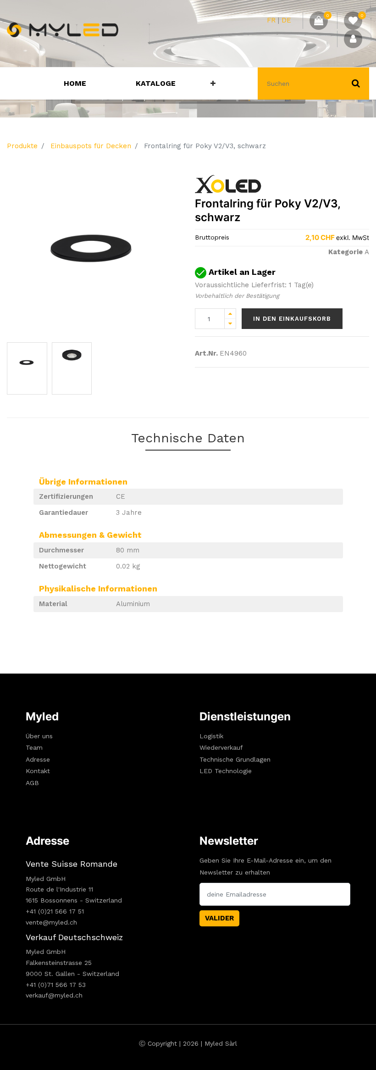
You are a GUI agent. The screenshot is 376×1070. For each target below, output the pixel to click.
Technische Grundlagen (235, 759)
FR (271, 20)
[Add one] (230, 313)
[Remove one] (230, 324)
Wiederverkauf (221, 747)
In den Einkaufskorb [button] (292, 318)
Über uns (39, 736)
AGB (32, 782)
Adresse (38, 759)
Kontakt (38, 771)
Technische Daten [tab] (188, 438)
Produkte (22, 146)
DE (286, 20)
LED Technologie (225, 771)
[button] (213, 83)
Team (34, 747)
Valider (219, 918)
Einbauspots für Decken (90, 146)
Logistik (211, 736)
